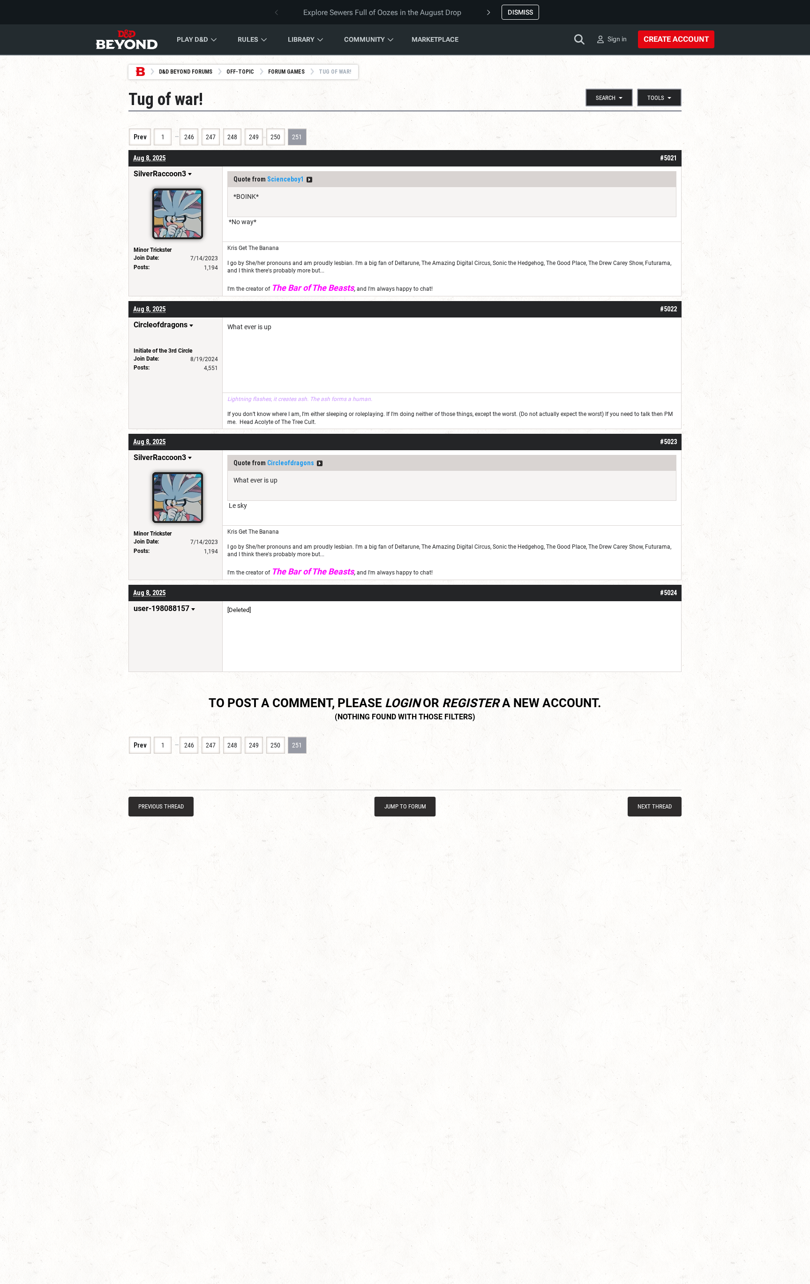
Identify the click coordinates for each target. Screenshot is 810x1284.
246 (189, 137)
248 (232, 137)
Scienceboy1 (285, 179)
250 (275, 137)
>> (309, 179)
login (402, 703)
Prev (140, 137)
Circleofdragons (290, 463)
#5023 (668, 442)
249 (254, 137)
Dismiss (520, 12)
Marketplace (435, 39)
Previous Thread (161, 806)
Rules (248, 39)
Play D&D (192, 39)
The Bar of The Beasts (312, 288)
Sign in (617, 39)
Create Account (676, 39)
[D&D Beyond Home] (127, 39)
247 (211, 137)
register (470, 703)
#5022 (668, 309)
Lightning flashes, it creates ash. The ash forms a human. (299, 399)
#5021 (668, 158)
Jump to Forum (405, 806)
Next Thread (655, 806)
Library (301, 39)
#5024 (668, 593)
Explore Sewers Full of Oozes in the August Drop (382, 12)
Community (364, 39)
